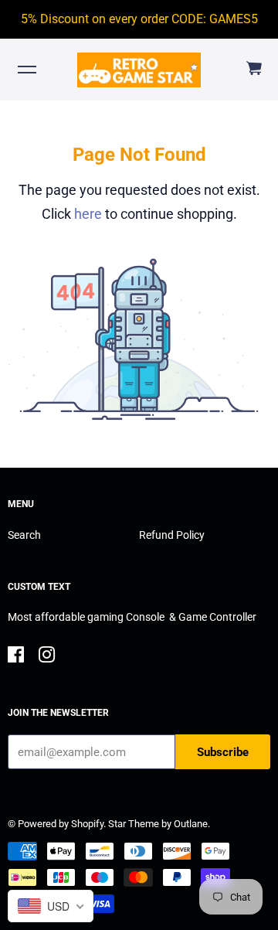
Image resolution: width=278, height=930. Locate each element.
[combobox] (50, 906)
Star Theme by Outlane (158, 824)
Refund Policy (172, 535)
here (88, 214)
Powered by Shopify (60, 824)
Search (24, 535)
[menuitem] (253, 69)
